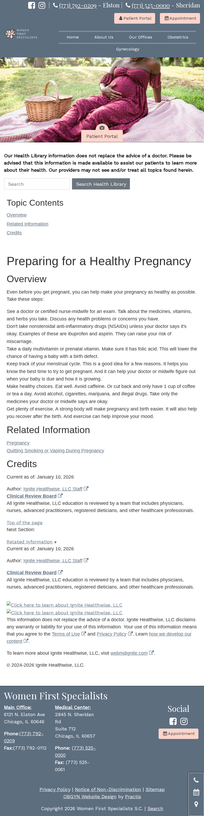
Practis (133, 796)
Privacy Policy (111, 634)
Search (155, 808)
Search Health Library (101, 184)
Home (73, 37)
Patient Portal (135, 18)
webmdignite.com (129, 653)
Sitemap (155, 789)
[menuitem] (73, 37)
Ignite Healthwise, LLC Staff (52, 560)
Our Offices (140, 37)
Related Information (27, 224)
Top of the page (24, 522)
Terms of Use (66, 634)
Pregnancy (18, 443)
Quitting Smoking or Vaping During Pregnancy (55, 450)
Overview (17, 215)
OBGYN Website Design (90, 796)
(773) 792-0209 (77, 5)
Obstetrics (178, 37)
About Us (103, 37)
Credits (14, 232)
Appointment (180, 18)
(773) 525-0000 (151, 5)
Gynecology (127, 49)
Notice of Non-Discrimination (108, 789)
